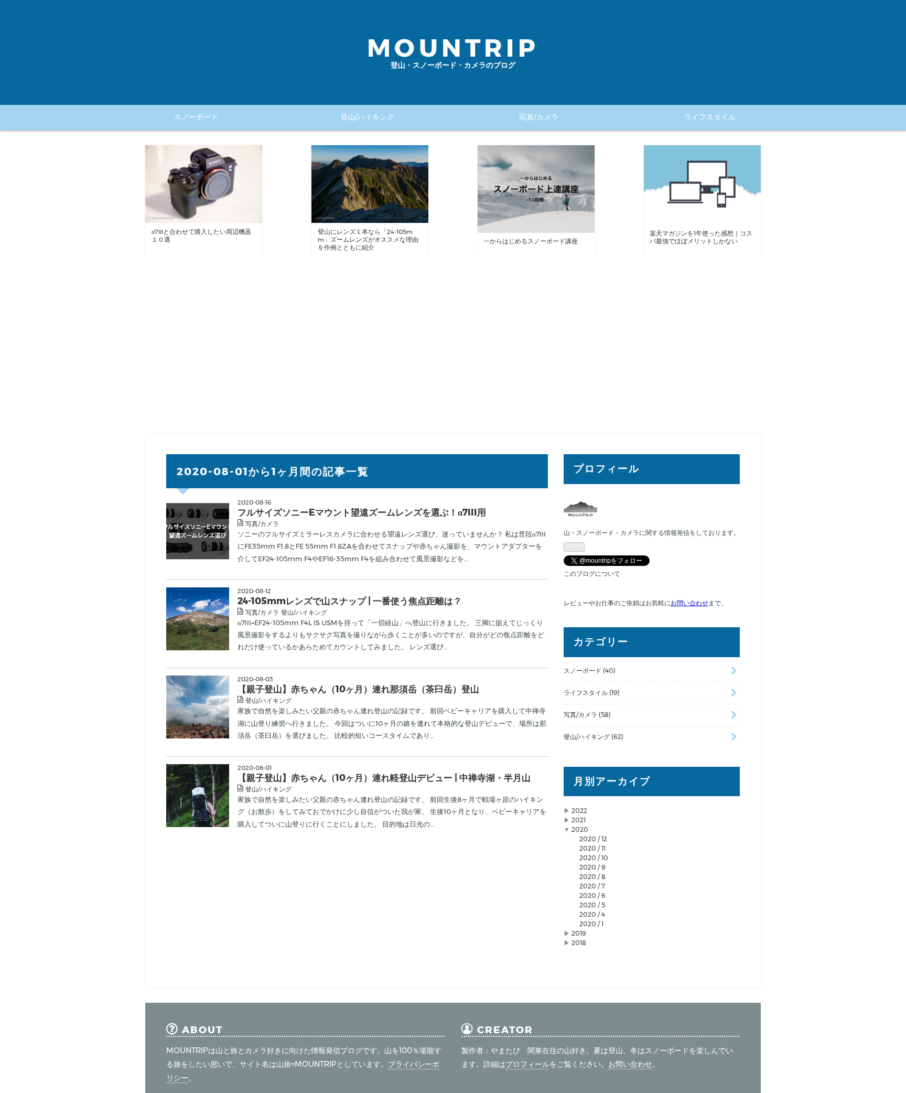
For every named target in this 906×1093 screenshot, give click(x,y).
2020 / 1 (591, 924)
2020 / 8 (592, 877)
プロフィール (527, 1064)
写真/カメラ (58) (587, 715)
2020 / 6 (592, 895)
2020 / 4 (592, 914)
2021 (578, 820)
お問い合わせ (630, 1064)
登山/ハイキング (367, 117)
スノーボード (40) (590, 670)
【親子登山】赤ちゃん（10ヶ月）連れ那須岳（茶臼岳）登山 (358, 688)
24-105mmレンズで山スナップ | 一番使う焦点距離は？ (350, 600)
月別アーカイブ (612, 781)
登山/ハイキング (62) (593, 737)
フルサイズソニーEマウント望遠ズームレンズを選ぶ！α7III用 (362, 512)
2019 (578, 933)
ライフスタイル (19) (592, 692)
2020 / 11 (592, 848)
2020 (579, 829)
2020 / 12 (593, 839)
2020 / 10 (593, 858)
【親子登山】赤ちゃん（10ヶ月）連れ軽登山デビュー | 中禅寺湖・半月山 (384, 777)
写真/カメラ (538, 117)
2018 (578, 943)
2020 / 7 (592, 886)
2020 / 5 (592, 905)
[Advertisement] (453, 345)
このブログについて (592, 573)
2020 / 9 (592, 867)
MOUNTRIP (453, 48)
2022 (579, 811)
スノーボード (196, 117)
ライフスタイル (710, 117)
